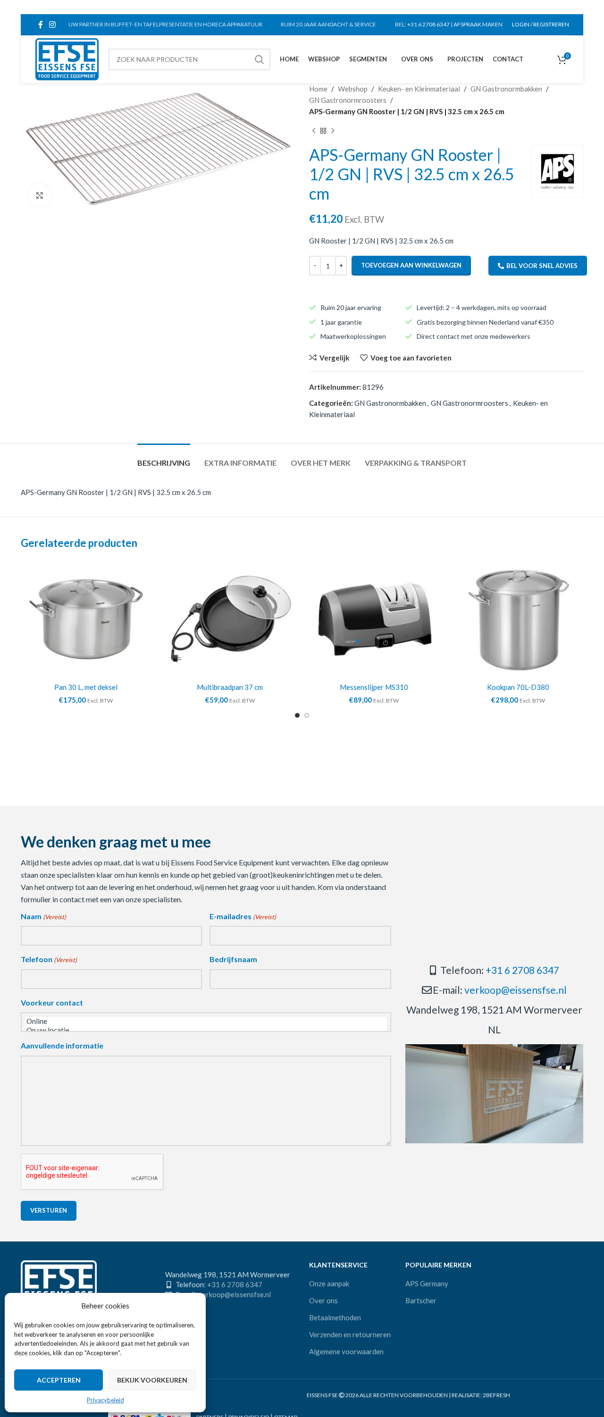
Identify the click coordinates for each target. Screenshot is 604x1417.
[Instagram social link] (52, 24)
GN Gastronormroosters (347, 100)
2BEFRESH (496, 1395)
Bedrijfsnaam (233, 959)
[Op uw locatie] (205, 1030)
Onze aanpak (329, 1283)
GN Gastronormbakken (506, 88)
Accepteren (59, 1380)
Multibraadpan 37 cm (230, 687)
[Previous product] (314, 131)
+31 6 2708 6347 (428, 24)
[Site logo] (67, 58)
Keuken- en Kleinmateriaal (419, 88)
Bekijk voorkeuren (152, 1380)
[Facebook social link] (40, 24)
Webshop (353, 88)
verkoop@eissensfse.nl (515, 990)
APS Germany (426, 1283)
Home (318, 88)
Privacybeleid (105, 1400)
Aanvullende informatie (62, 1045)
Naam (43, 916)
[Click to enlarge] (39, 195)
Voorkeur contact (52, 1002)
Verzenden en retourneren (350, 1334)
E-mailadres (243, 916)
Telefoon (49, 959)
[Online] (205, 1021)
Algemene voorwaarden (346, 1351)
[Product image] (86, 619)
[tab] (163, 458)
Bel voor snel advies (542, 265)
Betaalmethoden (335, 1317)
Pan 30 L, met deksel (85, 687)
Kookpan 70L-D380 (518, 687)
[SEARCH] (259, 59)
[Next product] (332, 131)
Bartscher (420, 1300)
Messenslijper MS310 (374, 687)
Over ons (323, 1300)
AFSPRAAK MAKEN (478, 24)
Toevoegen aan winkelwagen (411, 265)
